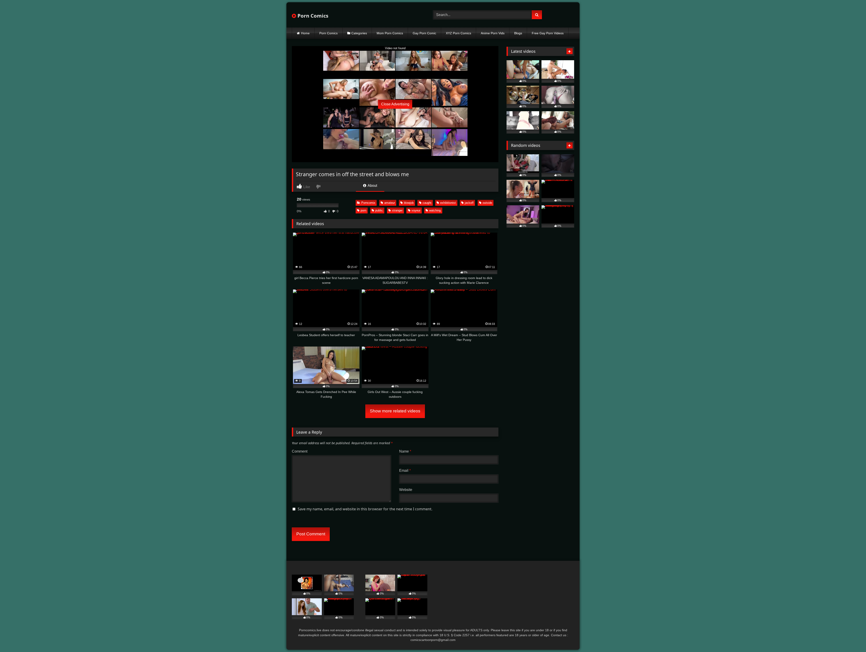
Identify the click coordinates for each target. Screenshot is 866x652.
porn (363, 210)
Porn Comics (312, 15)
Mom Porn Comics (390, 33)
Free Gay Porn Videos (548, 33)
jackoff (469, 202)
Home (305, 33)
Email (405, 470)
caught (427, 202)
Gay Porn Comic (424, 33)
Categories (359, 33)
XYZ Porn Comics (458, 33)
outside (487, 202)
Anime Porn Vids (492, 33)
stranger (397, 210)
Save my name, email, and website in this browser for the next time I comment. (365, 508)
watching (435, 210)
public (379, 210)
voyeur (416, 210)
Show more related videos (395, 411)
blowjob (409, 202)
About (372, 185)
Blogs (518, 33)
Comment (299, 451)
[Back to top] (852, 638)
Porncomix (368, 202)
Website (405, 490)
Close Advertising (395, 104)
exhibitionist (448, 202)
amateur (389, 202)
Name (405, 451)
